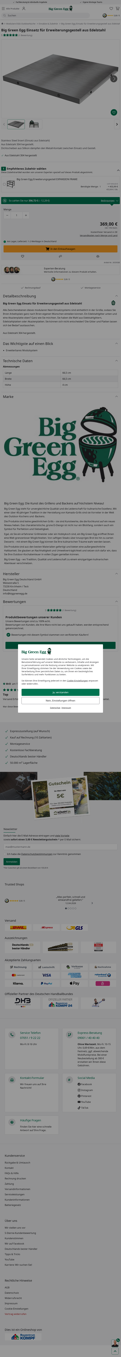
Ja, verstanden (60, 692)
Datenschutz (55, 707)
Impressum (66, 707)
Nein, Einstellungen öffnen (60, 700)
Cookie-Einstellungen (77, 680)
